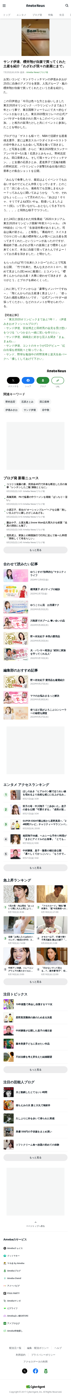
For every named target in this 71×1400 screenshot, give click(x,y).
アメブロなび (13, 1323)
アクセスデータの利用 (35, 1361)
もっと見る (35, 550)
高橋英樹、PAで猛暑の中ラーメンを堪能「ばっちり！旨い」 (37, 498)
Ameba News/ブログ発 (37, 72)
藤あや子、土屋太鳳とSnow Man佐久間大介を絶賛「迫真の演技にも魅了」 (37, 524)
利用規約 (21, 1354)
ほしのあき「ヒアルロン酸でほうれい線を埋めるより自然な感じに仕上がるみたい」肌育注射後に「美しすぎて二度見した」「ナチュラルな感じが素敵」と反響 (44, 796)
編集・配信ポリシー (38, 1347)
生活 (61, 14)
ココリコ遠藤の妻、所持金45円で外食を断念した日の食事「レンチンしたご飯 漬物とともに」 (37, 486)
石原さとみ (27, 401)
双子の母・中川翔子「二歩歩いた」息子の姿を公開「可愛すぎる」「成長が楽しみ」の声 (44, 809)
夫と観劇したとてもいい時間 (31, 1092)
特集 (50, 14)
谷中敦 (45, 409)
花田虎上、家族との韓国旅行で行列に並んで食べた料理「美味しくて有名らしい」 (37, 537)
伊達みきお (12, 409)
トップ (6, 14)
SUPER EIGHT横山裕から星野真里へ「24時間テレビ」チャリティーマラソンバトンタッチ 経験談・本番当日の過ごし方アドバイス (45, 825)
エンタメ (21, 14)
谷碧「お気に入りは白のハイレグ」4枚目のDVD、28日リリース (20, 939)
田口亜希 (44, 401)
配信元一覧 (15, 1347)
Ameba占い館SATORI (17, 1315)
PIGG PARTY (13, 1293)
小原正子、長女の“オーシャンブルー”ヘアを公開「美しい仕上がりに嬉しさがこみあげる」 (37, 511)
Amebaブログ (14, 1270)
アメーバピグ (13, 1285)
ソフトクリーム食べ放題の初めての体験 (37, 1144)
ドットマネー (13, 1255)
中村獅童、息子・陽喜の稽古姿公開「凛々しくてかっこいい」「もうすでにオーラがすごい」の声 (44, 854)
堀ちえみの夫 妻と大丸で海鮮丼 (33, 1105)
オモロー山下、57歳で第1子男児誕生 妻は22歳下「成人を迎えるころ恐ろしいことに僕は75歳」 (54, 941)
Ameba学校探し (15, 1330)
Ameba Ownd (14, 1278)
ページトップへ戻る (35, 1226)
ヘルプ (58, 1347)
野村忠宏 (10, 401)
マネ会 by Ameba (15, 1263)
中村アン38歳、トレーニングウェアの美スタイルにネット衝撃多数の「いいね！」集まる (20, 972)
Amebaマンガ (14, 1300)
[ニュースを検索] (67, 6)
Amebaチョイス (15, 1248)
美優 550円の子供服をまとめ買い (34, 1131)
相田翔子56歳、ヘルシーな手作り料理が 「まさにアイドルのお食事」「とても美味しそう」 (45, 839)
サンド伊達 (30, 409)
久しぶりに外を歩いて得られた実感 (35, 1118)
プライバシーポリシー (43, 1354)
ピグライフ (12, 1308)
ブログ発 (37, 14)
